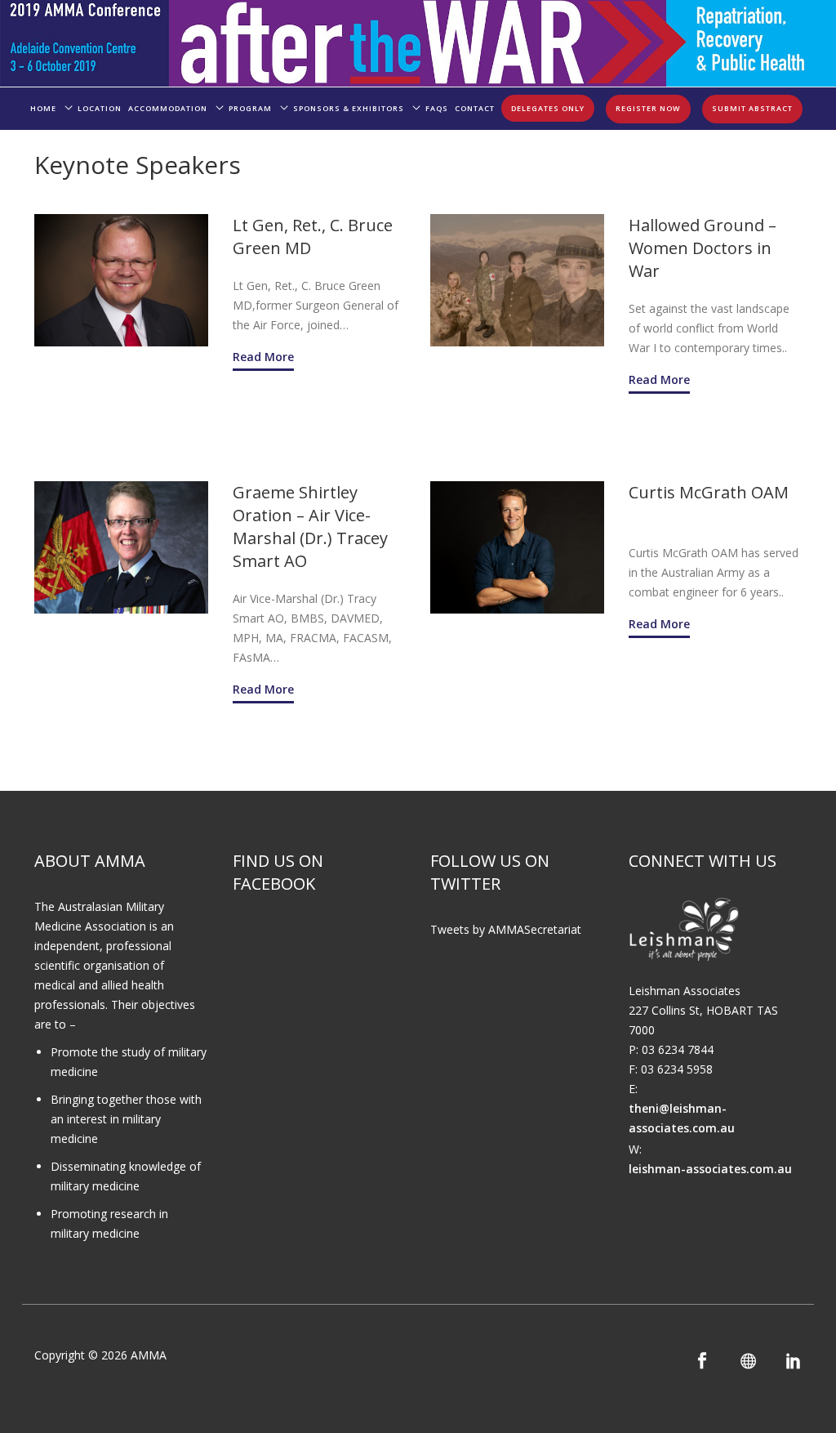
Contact (475, 109)
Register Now (648, 108)
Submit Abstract (752, 108)
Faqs (436, 109)
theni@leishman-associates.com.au (682, 1118)
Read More (263, 356)
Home (43, 109)
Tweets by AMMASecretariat (505, 929)
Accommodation (167, 109)
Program (250, 109)
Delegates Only (548, 108)
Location (100, 109)
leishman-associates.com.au (710, 1168)
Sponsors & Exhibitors (348, 109)
